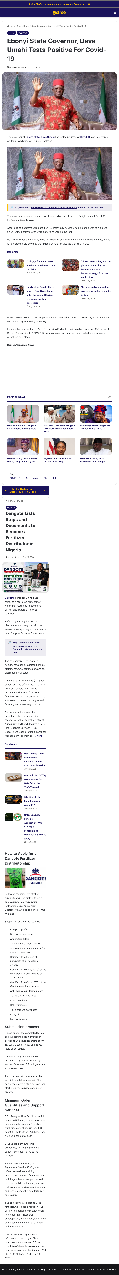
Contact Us (79, 1269)
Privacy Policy (109, 1269)
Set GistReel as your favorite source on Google (56, 4)
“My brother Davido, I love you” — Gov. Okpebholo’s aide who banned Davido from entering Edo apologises (40, 295)
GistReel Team (94, 1269)
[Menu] (3, 14)
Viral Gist (22, 33)
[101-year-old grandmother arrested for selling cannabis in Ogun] (70, 290)
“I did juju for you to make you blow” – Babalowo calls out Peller (41, 265)
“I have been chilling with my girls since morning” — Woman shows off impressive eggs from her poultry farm (96, 269)
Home (12, 26)
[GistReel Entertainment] (59, 13)
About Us (67, 1269)
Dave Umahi (48, 136)
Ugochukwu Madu (17, 67)
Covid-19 (85, 136)
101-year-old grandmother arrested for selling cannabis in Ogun (96, 291)
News (20, 26)
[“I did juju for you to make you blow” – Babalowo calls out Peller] (15, 263)
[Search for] (115, 14)
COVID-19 (14, 478)
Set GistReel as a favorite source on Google (54, 207)
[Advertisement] (59, 373)
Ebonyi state (50, 478)
